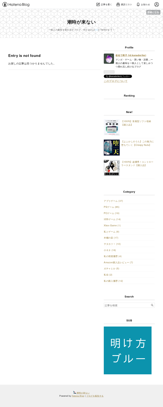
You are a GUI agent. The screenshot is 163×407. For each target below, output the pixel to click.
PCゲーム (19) (111, 213)
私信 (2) (108, 274)
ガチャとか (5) (111, 268)
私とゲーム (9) (111, 231)
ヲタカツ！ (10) (112, 243)
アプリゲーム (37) (113, 200)
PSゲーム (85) (111, 206)
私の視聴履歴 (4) (113, 256)
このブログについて (116, 81)
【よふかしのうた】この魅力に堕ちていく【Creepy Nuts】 (137, 143)
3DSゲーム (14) (112, 219)
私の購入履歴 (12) (113, 280)
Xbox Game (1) (112, 225)
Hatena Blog (78, 395)
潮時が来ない (81, 21)
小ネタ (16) (110, 250)
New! (129, 112)
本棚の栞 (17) (111, 237)
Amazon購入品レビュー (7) (118, 262)
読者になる (153, 12)
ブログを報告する (95, 395)
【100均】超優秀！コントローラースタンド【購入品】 (137, 163)
